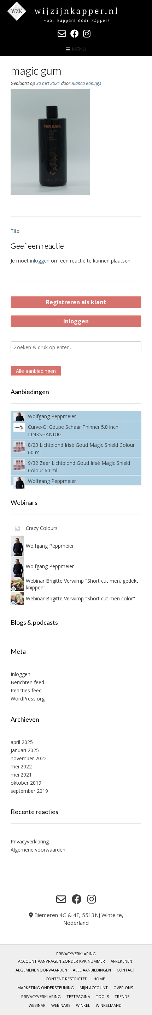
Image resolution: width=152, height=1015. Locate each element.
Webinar (37, 1005)
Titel (16, 230)
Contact (126, 970)
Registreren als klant (76, 302)
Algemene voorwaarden (38, 849)
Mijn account (94, 987)
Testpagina (78, 996)
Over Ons (123, 987)
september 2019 (29, 791)
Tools (102, 996)
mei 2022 (21, 766)
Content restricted (67, 978)
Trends (122, 996)
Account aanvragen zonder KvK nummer (61, 961)
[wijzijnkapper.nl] (76, 12)
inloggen (39, 260)
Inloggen (76, 321)
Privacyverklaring (30, 841)
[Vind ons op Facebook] (74, 33)
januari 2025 (25, 750)
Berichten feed (27, 682)
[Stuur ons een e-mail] (62, 33)
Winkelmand (109, 1005)
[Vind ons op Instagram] (86, 33)
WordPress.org (28, 698)
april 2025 (22, 742)
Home (99, 978)
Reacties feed (26, 690)
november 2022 (29, 758)
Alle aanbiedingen (36, 371)
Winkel (83, 1005)
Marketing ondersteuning (45, 987)
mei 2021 (21, 774)
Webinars (60, 1005)
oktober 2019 (26, 782)
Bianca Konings (86, 83)
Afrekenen (121, 961)
